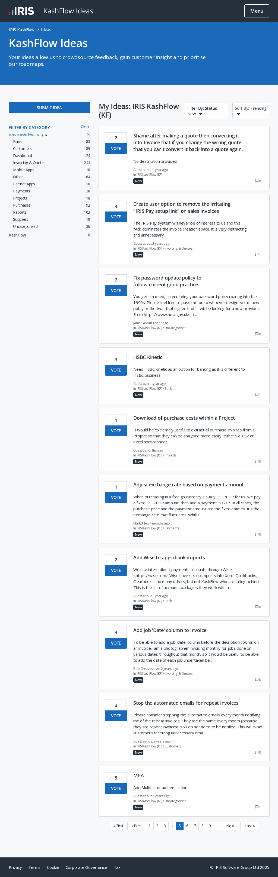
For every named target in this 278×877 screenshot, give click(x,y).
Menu (256, 11)
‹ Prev (137, 825)
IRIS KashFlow (21, 29)
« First (118, 825)
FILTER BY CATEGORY (29, 127)
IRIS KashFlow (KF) (149, 174)
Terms (34, 867)
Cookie (53, 867)
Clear (85, 126)
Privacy (15, 867)
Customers (173, 746)
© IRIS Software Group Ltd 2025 (240, 867)
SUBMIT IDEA (49, 107)
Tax (117, 867)
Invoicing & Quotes (178, 248)
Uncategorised (176, 328)
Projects (170, 455)
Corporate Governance (86, 867)
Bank (168, 388)
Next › (231, 825)
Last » (250, 825)
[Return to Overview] (51, 10)
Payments (172, 528)
